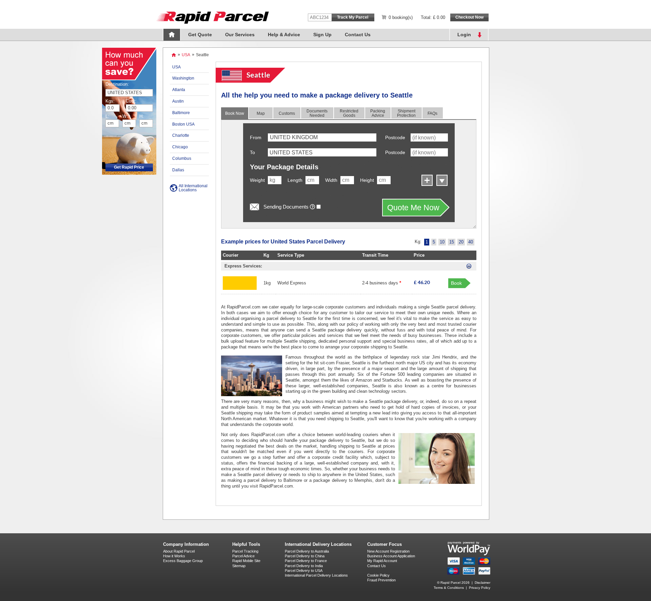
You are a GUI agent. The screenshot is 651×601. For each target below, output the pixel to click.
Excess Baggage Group (183, 561)
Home (172, 35)
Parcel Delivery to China (304, 556)
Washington (183, 78)
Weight (257, 180)
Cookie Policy (378, 575)
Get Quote (200, 34)
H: (141, 116)
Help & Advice (284, 34)
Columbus (181, 158)
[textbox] (322, 152)
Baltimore (181, 112)
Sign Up (322, 34)
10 (442, 241)
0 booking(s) (401, 17)
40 (470, 241)
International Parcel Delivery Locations (316, 575)
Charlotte (180, 135)
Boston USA (183, 124)
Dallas (178, 170)
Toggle (469, 266)
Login (464, 34)
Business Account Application (391, 556)
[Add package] (426, 180)
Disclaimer (482, 582)
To (252, 152)
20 (461, 241)
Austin (178, 101)
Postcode (395, 137)
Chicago (180, 147)
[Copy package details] (441, 180)
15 (451, 241)
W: (125, 116)
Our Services (240, 34)
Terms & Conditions (449, 587)
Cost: (130, 101)
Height (367, 180)
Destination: (117, 84)
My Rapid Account (382, 561)
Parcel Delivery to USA (303, 570)
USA (186, 54)
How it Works (174, 556)
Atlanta (178, 89)
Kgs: (110, 101)
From (255, 137)
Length (295, 180)
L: (107, 116)
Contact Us (358, 34)
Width (331, 180)
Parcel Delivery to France (306, 561)
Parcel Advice (243, 556)
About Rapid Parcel (179, 551)
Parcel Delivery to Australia (307, 551)
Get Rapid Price (129, 167)
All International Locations (193, 188)
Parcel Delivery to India (304, 566)
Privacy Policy (479, 587)
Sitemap (238, 566)
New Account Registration (388, 551)
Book (456, 283)
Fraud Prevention (381, 580)
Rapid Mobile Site (246, 561)
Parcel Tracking (245, 551)
